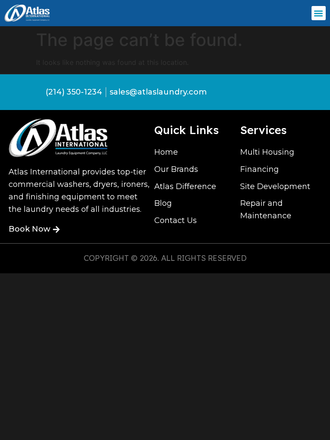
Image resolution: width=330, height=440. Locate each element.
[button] (319, 13)
